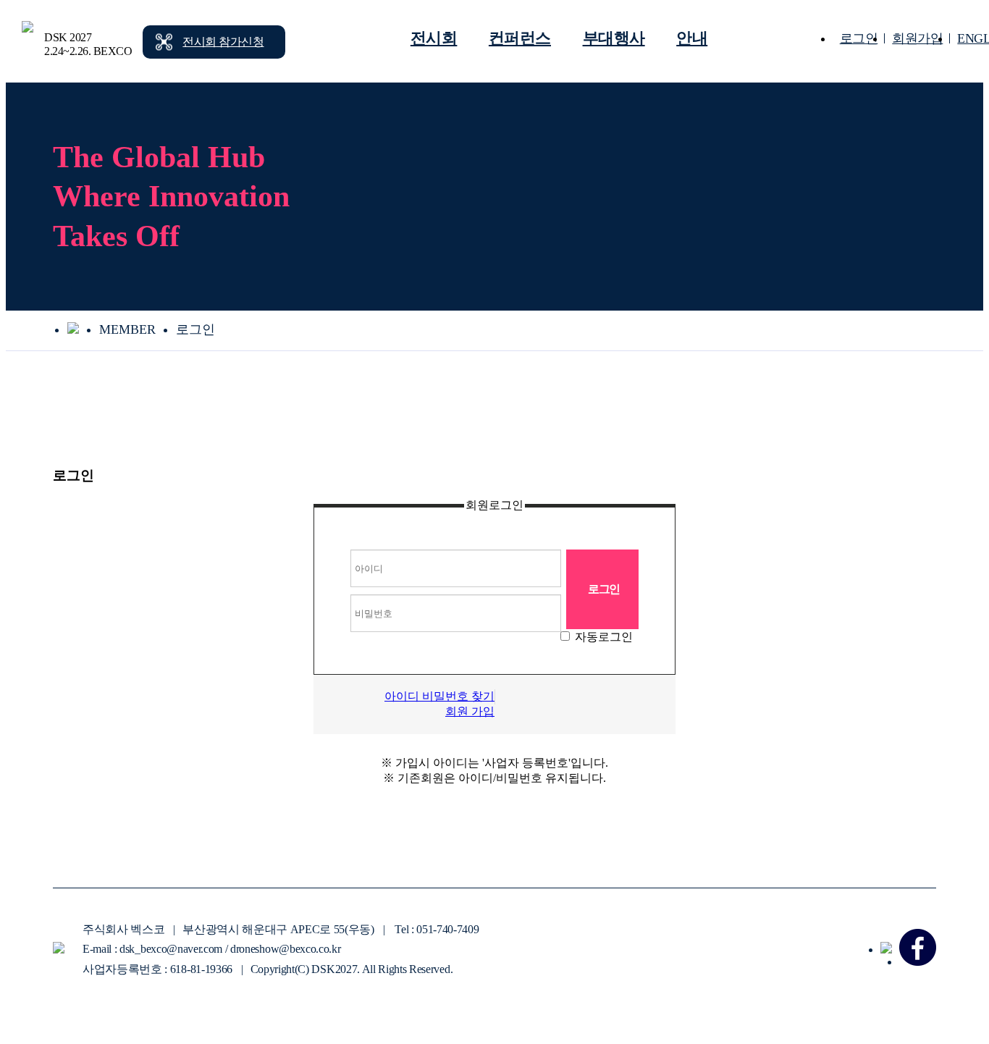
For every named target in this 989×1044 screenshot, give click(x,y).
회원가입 (917, 38)
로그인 (859, 38)
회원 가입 (469, 711)
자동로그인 (604, 637)
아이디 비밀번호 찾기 (439, 696)
